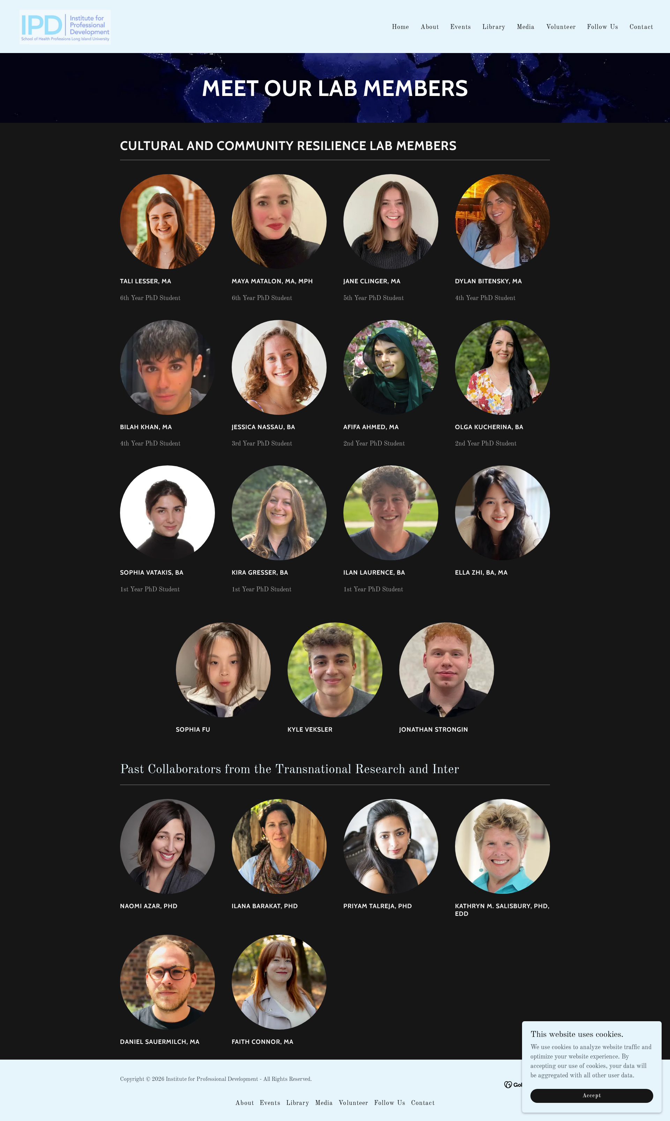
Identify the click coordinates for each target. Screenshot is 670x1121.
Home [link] (400, 27)
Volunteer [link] (561, 27)
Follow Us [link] (602, 27)
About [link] (429, 27)
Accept (591, 1096)
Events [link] (460, 27)
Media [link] (526, 27)
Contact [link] (641, 27)
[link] (64, 26)
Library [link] (494, 27)
